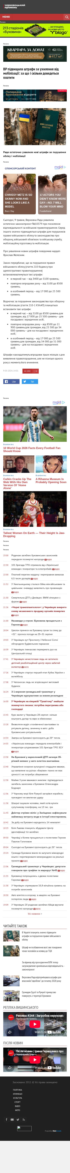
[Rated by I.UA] (24, 1130)
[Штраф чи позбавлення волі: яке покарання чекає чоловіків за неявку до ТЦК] (11, 951)
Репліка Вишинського (20, 1007)
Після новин (13, 1042)
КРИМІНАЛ (17, 1094)
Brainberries (8, 444)
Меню (6, 17)
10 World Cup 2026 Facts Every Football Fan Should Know (31, 450)
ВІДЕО (17, 1106)
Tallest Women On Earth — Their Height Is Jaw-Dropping (34, 534)
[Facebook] (6, 1119)
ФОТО (17, 1110)
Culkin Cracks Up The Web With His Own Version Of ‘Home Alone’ (17, 484)
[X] (17, 1119)
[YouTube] (12, 1119)
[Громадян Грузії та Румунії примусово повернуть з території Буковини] (11, 995)
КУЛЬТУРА (17, 1098)
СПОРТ (17, 1102)
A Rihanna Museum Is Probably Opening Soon (51, 481)
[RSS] (23, 1119)
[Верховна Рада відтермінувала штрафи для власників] (11, 980)
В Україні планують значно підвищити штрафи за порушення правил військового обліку (41, 936)
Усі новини (34, 914)
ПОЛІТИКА (17, 1090)
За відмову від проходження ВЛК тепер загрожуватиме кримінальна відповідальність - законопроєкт (43, 966)
